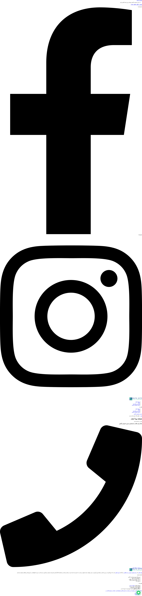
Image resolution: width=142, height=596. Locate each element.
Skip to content (139, 0)
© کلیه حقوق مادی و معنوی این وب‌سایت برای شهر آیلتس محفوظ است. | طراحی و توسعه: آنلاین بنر (124, 590)
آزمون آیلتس (117, 572)
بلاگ (139, 402)
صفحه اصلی (137, 401)
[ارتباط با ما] (138, 592)
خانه (141, 415)
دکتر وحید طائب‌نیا (136, 403)
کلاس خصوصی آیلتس (136, 412)
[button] (71, 406)
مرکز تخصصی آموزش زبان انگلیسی (130, 572)
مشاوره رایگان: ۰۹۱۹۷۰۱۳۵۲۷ (136, 4)
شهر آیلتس (140, 572)
